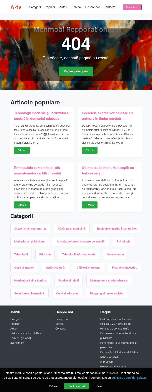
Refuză (53, 386)
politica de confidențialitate (129, 377)
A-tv (15, 7)
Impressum (106, 361)
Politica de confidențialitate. (26, 333)
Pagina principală (76, 71)
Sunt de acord (77, 386)
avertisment (17, 343)
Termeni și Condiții (21, 338)
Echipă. (77, 7)
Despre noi (92, 7)
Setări (100, 386)
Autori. (63, 7)
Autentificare (132, 7)
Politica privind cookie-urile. (116, 319)
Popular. (50, 7)
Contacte (109, 7)
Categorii (35, 7)
